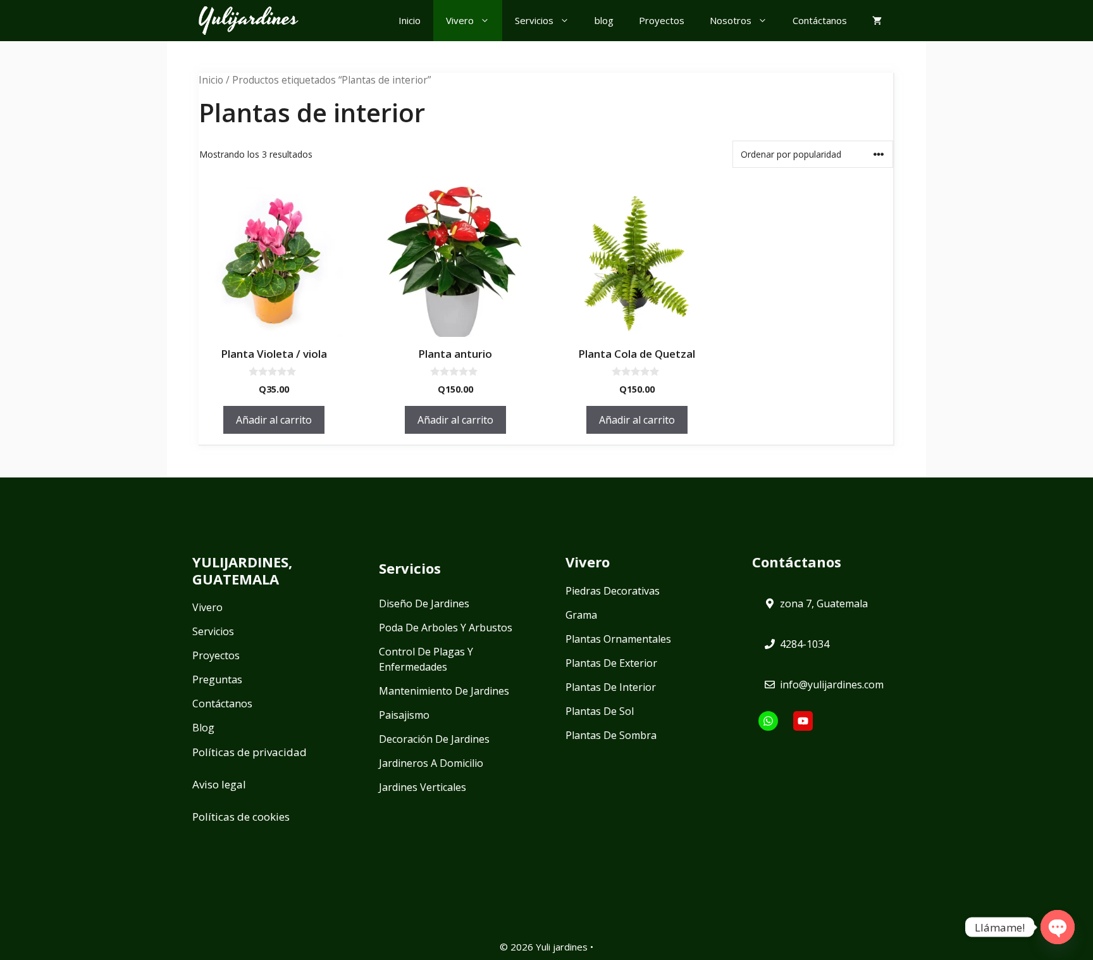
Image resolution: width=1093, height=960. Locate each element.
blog (604, 20)
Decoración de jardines (434, 739)
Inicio (409, 20)
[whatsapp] (768, 721)
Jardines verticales (422, 787)
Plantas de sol (599, 711)
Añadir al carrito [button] (274, 420)
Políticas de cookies (241, 816)
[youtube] (803, 721)
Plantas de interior (610, 687)
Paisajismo (404, 715)
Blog (203, 728)
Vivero (460, 20)
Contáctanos (820, 20)
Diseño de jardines (424, 603)
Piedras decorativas (612, 591)
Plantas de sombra (611, 735)
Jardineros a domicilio (431, 763)
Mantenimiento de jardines (444, 691)
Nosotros (730, 20)
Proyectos (661, 20)
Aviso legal (219, 784)
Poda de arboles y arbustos (445, 628)
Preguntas (217, 679)
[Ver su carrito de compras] (877, 20)
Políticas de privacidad (249, 752)
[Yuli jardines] (249, 20)
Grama (581, 615)
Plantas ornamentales (618, 639)
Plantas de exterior (611, 663)
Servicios (534, 20)
